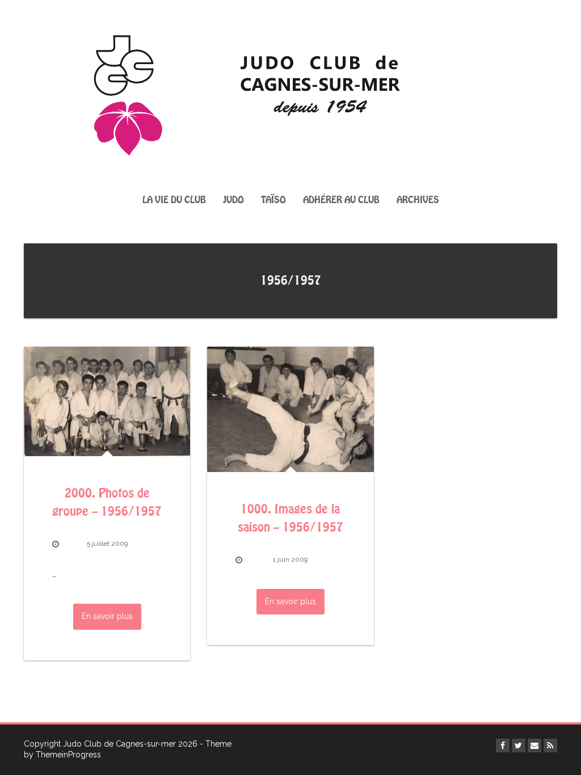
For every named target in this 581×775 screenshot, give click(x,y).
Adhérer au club (341, 200)
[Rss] (550, 745)
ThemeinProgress (68, 754)
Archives (418, 200)
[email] (534, 745)
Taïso (273, 200)
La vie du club (174, 200)
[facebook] (503, 745)
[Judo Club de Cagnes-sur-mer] (290, 91)
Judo (233, 200)
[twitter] (518, 745)
